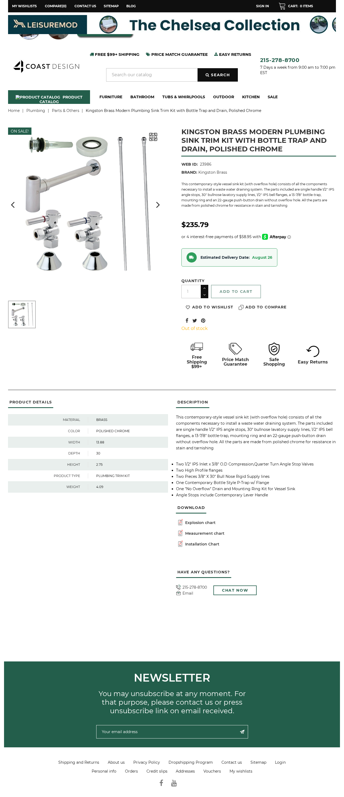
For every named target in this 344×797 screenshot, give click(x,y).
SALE (273, 96)
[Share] (186, 320)
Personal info (104, 771)
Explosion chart (200, 522)
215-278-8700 (280, 60)
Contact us (85, 6)
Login (280, 762)
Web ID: (189, 164)
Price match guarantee (179, 54)
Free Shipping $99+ (197, 362)
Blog (131, 6)
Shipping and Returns (78, 762)
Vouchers (212, 771)
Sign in (262, 6)
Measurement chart (204, 533)
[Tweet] (194, 320)
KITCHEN (251, 96)
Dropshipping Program (191, 762)
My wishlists (241, 771)
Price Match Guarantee (235, 362)
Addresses (185, 771)
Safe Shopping (274, 362)
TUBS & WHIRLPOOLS (183, 96)
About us (116, 762)
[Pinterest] (203, 320)
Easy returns (234, 54)
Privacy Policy (146, 762)
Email (187, 593)
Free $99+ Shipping (116, 54)
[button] (295, 6)
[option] (174, 24)
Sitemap (111, 6)
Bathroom (142, 96)
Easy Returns (313, 362)
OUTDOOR (223, 96)
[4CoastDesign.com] (46, 65)
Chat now (235, 590)
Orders (131, 771)
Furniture (110, 96)
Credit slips (156, 771)
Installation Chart (201, 544)
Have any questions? (203, 572)
